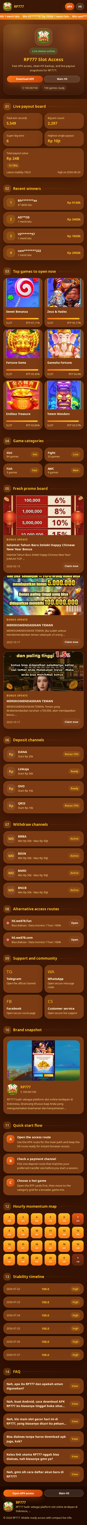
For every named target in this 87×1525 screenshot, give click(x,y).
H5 (80, 6)
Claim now (71, 566)
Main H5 (62, 79)
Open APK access (23, 1493)
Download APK (25, 79)
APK (69, 6)
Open (74, 923)
